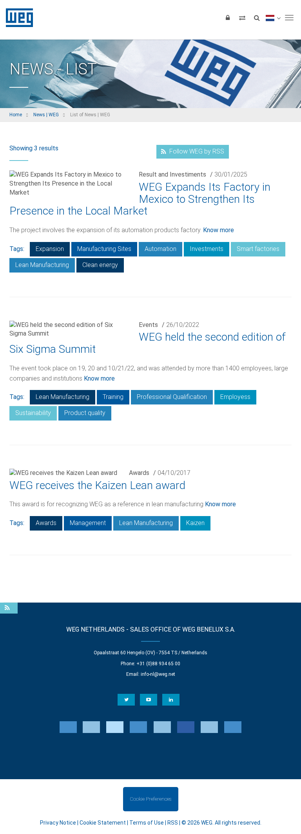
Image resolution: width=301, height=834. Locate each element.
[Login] (228, 17)
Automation (160, 249)
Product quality (84, 413)
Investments (206, 249)
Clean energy (100, 265)
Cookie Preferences (150, 799)
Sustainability (33, 413)
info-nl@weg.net (158, 674)
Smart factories (258, 249)
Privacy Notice (58, 823)
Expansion (50, 249)
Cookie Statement (103, 823)
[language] (273, 17)
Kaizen (195, 523)
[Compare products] (242, 17)
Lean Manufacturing (42, 265)
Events (148, 325)
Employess (235, 397)
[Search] (257, 17)
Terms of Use (146, 823)
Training (113, 397)
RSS (172, 823)
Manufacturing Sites (104, 249)
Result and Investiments (172, 174)
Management (88, 523)
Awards (139, 473)
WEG (16, 17)
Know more (218, 230)
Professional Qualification (172, 397)
